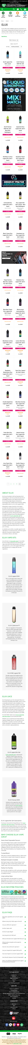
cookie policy (16, 1043)
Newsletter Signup (17, 9)
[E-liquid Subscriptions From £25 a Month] (14, 94)
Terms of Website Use (14, 992)
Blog (14, 1005)
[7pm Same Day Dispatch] (24, 13)
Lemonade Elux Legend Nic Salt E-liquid (8, 204)
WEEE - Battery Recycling (14, 995)
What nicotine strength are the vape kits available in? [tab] (11, 942)
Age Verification (14, 978)
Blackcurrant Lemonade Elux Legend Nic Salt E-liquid (20, 312)
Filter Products (12, 40)
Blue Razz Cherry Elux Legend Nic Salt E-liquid (7, 311)
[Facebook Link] (6, 1025)
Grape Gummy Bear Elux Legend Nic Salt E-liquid (7, 281)
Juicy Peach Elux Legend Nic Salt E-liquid (8, 465)
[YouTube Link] (18, 1025)
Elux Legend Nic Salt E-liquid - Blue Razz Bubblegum (20, 204)
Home (2, 21)
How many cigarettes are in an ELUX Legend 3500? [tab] (12, 917)
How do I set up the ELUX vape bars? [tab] (10, 947)
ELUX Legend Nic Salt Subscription (13, 823)
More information (13, 1021)
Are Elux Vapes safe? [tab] (7, 928)
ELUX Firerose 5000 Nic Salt (20, 63)
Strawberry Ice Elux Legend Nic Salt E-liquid (20, 235)
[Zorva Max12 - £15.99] (14, 257)
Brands (7, 21)
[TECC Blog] (21, 1025)
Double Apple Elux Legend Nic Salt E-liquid (8, 403)
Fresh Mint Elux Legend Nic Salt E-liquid (8, 434)
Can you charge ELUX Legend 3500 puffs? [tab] (12, 950)
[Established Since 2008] (10, 13)
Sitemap (14, 998)
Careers (14, 1009)
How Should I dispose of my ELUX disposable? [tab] (13, 957)
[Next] (19, 484)
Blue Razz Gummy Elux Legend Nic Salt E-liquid (20, 403)
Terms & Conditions (14, 989)
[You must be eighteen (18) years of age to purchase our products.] (14, 1018)
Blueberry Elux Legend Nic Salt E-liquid (20, 281)
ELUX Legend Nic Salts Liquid (7, 63)
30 (7, 71)
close (20, 1043)
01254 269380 (21, 9)
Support (14, 980)
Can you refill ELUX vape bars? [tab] (9, 925)
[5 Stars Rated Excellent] (3, 13)
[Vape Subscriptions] (17, 13)
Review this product (8, 137)
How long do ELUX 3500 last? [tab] (9, 935)
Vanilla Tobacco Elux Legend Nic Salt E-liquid (20, 465)
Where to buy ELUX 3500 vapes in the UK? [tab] (12, 921)
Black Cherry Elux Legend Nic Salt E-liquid (8, 235)
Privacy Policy (14, 990)
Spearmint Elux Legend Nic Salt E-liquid (20, 128)
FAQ (14, 981)
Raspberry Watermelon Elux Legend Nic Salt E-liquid (8, 373)
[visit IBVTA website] (14, 1013)
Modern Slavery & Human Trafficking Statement (14, 993)
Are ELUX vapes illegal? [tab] (7, 932)
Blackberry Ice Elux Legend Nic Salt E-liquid (8, 342)
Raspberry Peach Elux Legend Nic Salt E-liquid (20, 158)
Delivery (14, 976)
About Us (14, 1004)
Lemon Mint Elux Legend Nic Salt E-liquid (20, 342)
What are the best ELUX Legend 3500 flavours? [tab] (13, 939)
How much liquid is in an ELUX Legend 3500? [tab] (12, 954)
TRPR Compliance (14, 996)
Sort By (7, 46)
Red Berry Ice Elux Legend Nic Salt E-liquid (8, 158)
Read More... (4, 36)
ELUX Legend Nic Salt (15, 516)
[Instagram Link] (14, 1025)
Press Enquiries (14, 1007)
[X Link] (10, 1025)
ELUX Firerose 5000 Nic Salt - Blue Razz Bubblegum (8, 129)
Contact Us (14, 975)
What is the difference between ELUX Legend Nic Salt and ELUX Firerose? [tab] (12, 961)
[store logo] (14, 5)
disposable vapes (14, 541)
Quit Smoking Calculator (14, 983)
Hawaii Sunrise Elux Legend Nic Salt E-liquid (20, 434)
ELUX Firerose (19, 805)
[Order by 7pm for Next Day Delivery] (14, 181)
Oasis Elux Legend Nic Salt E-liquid (20, 371)
